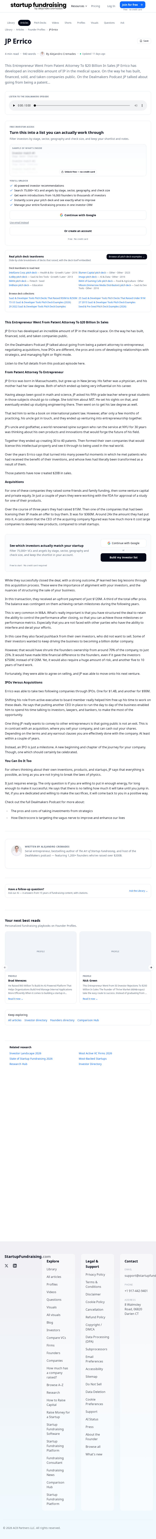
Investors (53, 1330)
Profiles (81, 22)
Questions (109, 22)
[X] (6, 1266)
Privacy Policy (95, 1274)
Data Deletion (95, 1392)
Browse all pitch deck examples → (127, 256)
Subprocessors (96, 1349)
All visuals (53, 1315)
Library (11, 22)
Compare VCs (56, 1338)
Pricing (95, 6)
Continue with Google (80, 215)
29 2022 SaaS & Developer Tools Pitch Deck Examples (37, 306)
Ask (122, 22)
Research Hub (18, 1064)
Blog (50, 1322)
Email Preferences (94, 1359)
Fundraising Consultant (55, 1460)
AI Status (92, 1419)
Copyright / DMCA (94, 1327)
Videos (55, 22)
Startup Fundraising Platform (55, 1446)
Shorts (68, 22)
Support (91, 1411)
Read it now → (15, 998)
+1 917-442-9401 (136, 1291)
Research (53, 1392)
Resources (77, 6)
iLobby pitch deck (18, 276)
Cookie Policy (95, 1302)
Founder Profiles (36, 29)
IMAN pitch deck (17, 281)
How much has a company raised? (57, 1372)
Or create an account (78, 231)
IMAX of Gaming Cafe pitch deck (96, 281)
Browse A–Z (55, 1385)
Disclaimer (93, 1294)
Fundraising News (55, 1472)
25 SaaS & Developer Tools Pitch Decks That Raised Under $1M (112, 298)
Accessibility (94, 1369)
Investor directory (36, 1020)
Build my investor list (124, 557)
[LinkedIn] (15, 1266)
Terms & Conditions (93, 1284)
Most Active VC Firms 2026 (95, 1053)
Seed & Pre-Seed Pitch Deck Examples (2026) (102, 306)
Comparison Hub (88, 1020)
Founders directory (62, 1020)
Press (90, 1427)
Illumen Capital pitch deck (92, 272)
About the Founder (93, 1436)
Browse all (93, 1447)
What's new (94, 1454)
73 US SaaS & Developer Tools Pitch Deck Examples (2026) (40, 302)
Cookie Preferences (94, 1401)
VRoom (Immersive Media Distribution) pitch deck (105, 285)
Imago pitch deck (88, 276)
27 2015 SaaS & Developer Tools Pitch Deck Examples (107, 302)
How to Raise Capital (56, 1402)
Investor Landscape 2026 (25, 1053)
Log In (111, 6)
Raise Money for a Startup (58, 1414)
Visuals (94, 22)
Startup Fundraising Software (55, 1429)
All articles (14, 1020)
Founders (53, 1353)
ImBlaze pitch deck (19, 285)
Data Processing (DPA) (97, 1339)
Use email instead (19, 222)
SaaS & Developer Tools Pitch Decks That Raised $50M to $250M (43, 298)
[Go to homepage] (38, 6)
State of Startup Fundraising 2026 (31, 1058)
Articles (24, 22)
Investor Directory (90, 1064)
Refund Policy (95, 1317)
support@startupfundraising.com (136, 1276)
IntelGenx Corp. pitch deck (23, 272)
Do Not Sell (94, 1384)
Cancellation (94, 1309)
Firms (51, 1345)
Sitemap (91, 1376)
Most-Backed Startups (93, 1058)
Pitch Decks (40, 22)
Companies (55, 1360)
